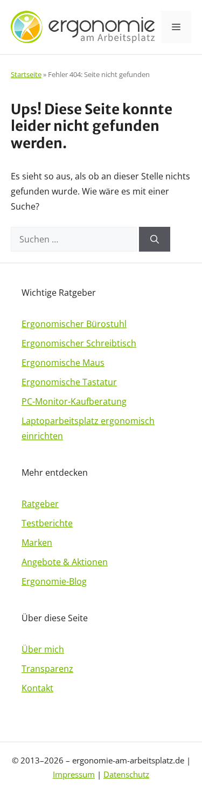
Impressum (74, 774)
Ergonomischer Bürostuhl (74, 324)
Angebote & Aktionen (65, 562)
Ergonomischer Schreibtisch (79, 343)
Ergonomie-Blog (54, 581)
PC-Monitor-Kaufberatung (74, 401)
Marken (37, 542)
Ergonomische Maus (63, 363)
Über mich (43, 649)
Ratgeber (40, 504)
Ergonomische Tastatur (69, 382)
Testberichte (47, 523)
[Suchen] (154, 239)
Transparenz (47, 669)
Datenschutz (126, 774)
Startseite (26, 74)
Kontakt (37, 688)
